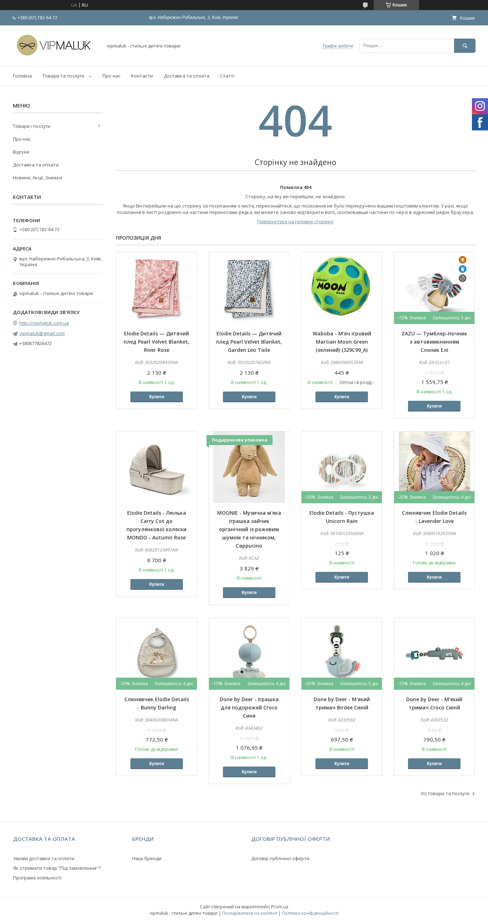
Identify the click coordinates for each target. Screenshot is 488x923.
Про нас (111, 76)
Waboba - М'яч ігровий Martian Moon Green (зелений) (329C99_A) (342, 341)
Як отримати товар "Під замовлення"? (57, 868)
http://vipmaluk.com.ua (44, 323)
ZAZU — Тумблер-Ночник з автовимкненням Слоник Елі (434, 341)
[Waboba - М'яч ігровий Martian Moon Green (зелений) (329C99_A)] (342, 288)
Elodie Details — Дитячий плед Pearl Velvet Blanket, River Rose (156, 341)
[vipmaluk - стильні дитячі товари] (56, 57)
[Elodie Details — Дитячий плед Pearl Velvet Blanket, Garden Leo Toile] (249, 288)
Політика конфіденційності (310, 913)
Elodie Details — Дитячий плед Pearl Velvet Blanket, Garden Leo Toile (249, 341)
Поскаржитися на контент (249, 913)
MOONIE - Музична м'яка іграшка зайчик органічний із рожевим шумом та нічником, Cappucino (249, 529)
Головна (22, 76)
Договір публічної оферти (280, 858)
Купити (156, 396)
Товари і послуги (31, 126)
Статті (227, 76)
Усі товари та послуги (444, 793)
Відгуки (21, 152)
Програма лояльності (37, 877)
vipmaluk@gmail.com (42, 333)
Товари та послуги (63, 76)
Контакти (142, 76)
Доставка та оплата (186, 76)
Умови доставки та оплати (43, 858)
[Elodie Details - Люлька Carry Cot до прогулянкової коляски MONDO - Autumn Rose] (156, 467)
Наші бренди (146, 858)
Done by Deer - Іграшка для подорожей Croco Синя (249, 707)
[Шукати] (464, 46)
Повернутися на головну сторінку (295, 221)
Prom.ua (279, 907)
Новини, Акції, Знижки (37, 177)
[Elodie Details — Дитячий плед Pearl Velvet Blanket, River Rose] (156, 288)
